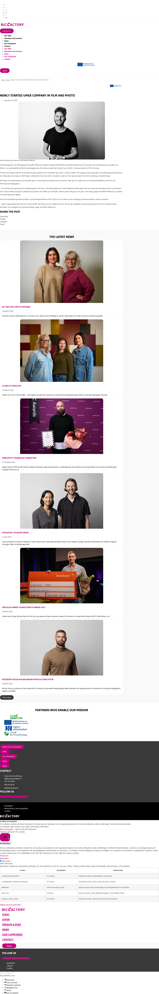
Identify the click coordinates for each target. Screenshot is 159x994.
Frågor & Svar (11, 924)
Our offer (7, 36)
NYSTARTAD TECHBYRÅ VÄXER (15, 532)
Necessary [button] (4, 858)
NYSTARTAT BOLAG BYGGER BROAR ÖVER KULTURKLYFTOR (27, 679)
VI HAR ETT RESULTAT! (11, 386)
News (6, 41)
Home (3, 80)
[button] (61, 216)
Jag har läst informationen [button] (25, 829)
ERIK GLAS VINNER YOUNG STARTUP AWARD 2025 (23, 607)
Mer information (6, 829)
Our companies (10, 43)
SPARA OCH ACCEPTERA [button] (10, 905)
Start (5, 914)
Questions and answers (13, 38)
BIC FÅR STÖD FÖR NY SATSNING (16, 307)
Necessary (6, 861)
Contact (7, 46)
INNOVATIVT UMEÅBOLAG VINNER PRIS (19, 458)
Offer (6, 919)
